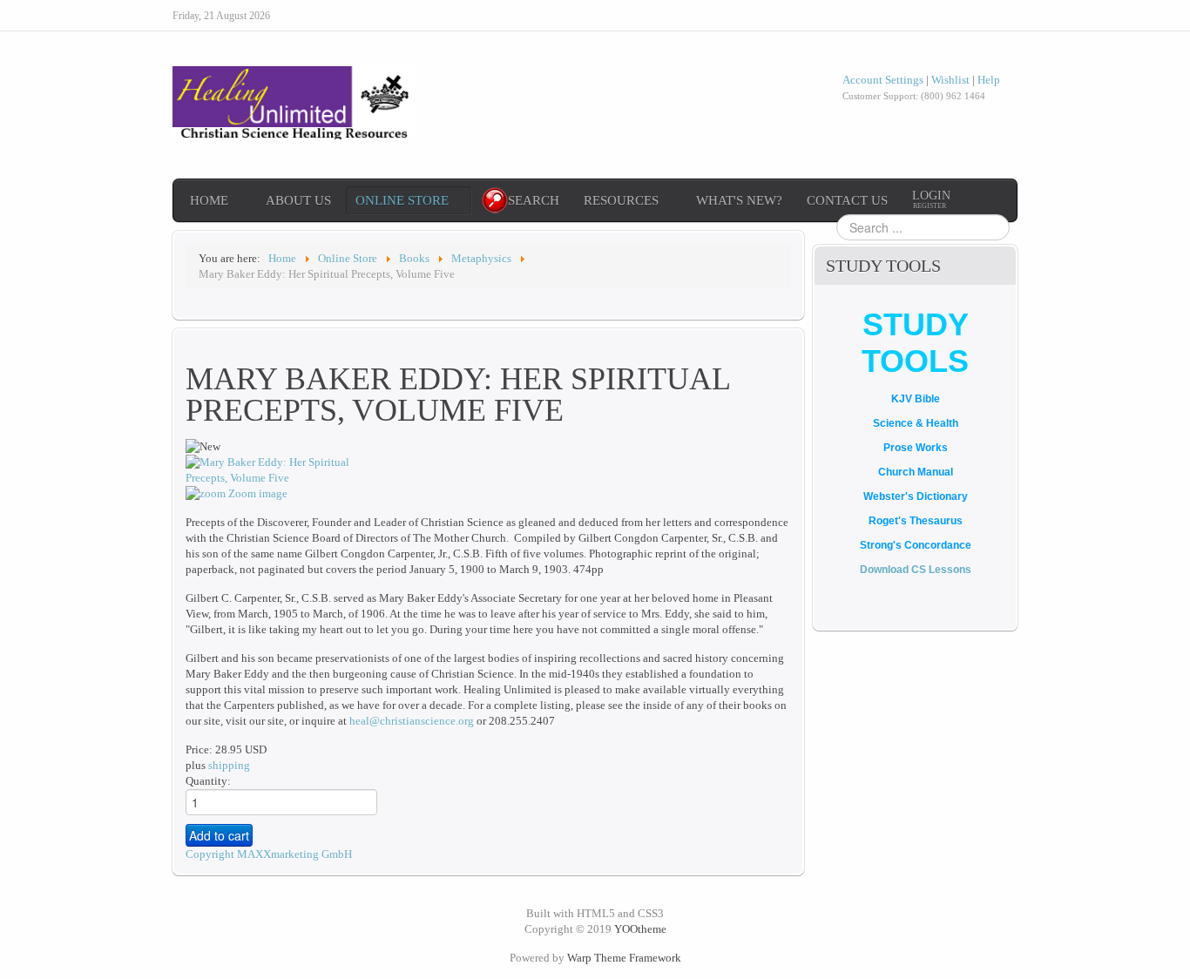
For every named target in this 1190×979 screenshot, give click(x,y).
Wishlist (950, 79)
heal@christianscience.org (411, 720)
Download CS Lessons (915, 570)
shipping (229, 765)
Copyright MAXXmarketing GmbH (269, 854)
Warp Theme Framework (624, 957)
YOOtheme (640, 928)
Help (988, 79)
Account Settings (882, 79)
